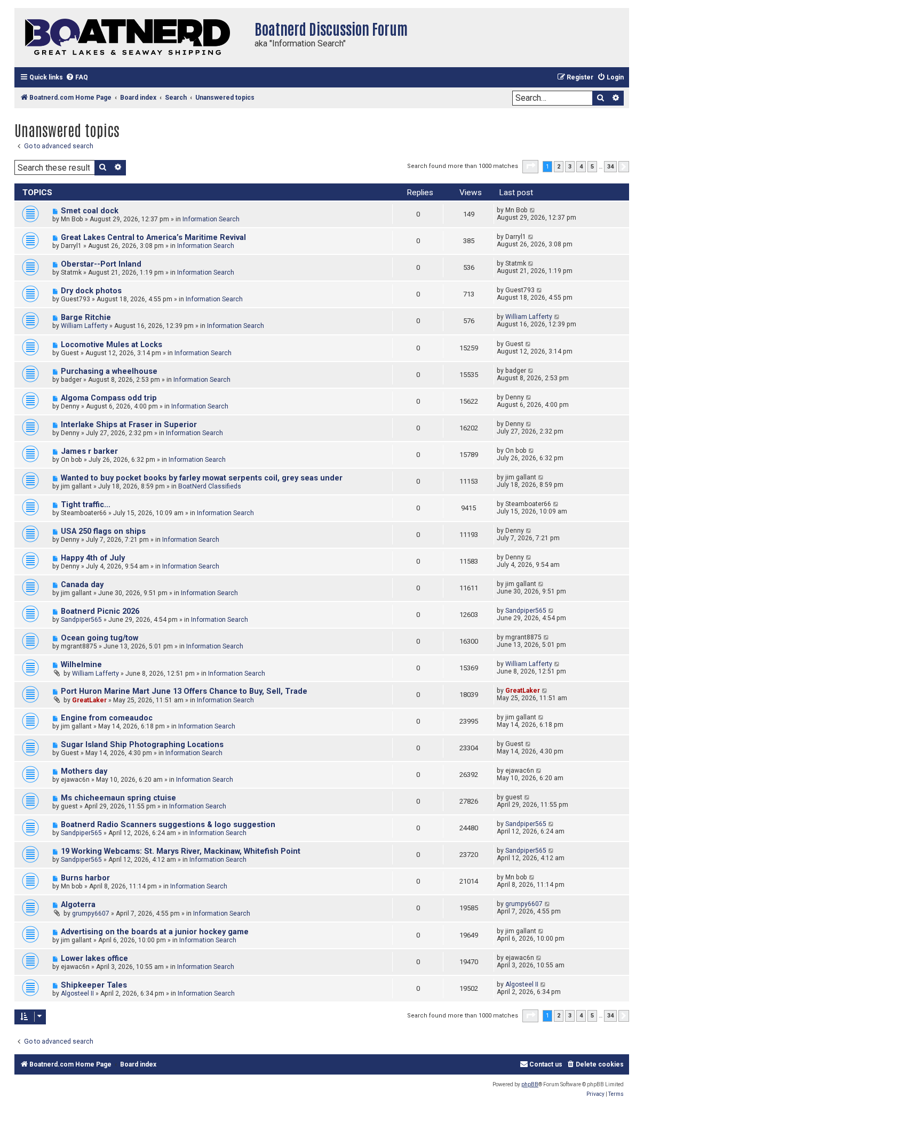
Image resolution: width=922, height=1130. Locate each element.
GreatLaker (89, 700)
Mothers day (84, 771)
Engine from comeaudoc (107, 718)
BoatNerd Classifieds (209, 486)
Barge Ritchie (86, 317)
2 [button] (558, 166)
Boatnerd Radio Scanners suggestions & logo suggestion (168, 824)
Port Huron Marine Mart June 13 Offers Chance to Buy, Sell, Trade (184, 691)
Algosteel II (77, 993)
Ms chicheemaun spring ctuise (118, 798)
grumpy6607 (90, 913)
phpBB (529, 1084)
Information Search (211, 219)
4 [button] (581, 166)
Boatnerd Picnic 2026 (100, 611)
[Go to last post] (532, 210)
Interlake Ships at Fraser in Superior (129, 424)
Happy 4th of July (93, 558)
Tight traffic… (85, 504)
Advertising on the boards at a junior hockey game (155, 931)
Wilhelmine (81, 664)
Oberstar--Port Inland (101, 264)
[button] (530, 166)
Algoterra (78, 904)
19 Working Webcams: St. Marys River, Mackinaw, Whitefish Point (180, 851)
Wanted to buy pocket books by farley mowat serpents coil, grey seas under (202, 478)
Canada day (82, 584)
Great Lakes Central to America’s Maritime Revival (153, 237)
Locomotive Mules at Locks (111, 344)
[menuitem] (77, 77)
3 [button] (569, 166)
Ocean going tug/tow (99, 638)
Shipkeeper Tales (94, 985)
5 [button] (592, 166)
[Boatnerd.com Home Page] (132, 38)
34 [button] (610, 166)
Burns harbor (85, 878)
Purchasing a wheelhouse (109, 371)
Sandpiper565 (81, 619)
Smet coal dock (89, 210)
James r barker (89, 451)
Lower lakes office (94, 958)
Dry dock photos (91, 290)
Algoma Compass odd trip (109, 398)
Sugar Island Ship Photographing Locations (142, 744)
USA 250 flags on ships (103, 531)
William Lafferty (84, 326)
